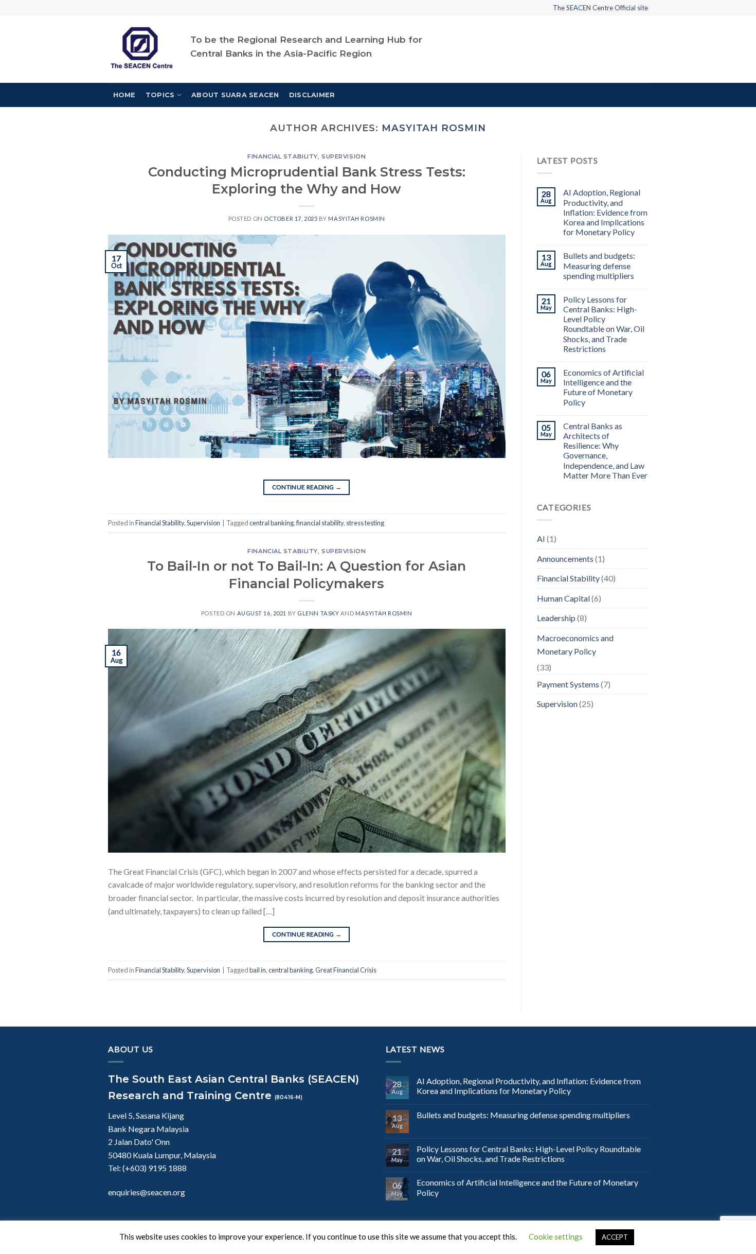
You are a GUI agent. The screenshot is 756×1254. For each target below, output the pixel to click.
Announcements (565, 558)
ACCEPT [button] (615, 1237)
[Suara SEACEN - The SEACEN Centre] (141, 49)
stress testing (365, 523)
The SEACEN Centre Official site (600, 8)
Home (124, 95)
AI (541, 538)
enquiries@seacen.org (146, 1192)
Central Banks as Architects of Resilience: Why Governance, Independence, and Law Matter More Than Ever (605, 450)
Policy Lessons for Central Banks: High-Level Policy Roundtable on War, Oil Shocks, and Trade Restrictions (603, 324)
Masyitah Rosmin (434, 128)
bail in (257, 970)
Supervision (343, 156)
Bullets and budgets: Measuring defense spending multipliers (599, 265)
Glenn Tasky (318, 613)
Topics (160, 95)
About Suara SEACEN (235, 95)
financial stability (320, 523)
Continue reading (307, 487)
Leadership (556, 618)
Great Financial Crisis (345, 970)
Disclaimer (312, 95)
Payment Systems (568, 684)
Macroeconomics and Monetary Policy (575, 644)
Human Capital (563, 598)
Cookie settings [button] (556, 1236)
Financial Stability (282, 156)
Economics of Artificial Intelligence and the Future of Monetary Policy (603, 387)
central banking (271, 523)
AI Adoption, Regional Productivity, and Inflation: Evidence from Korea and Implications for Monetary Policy (605, 212)
